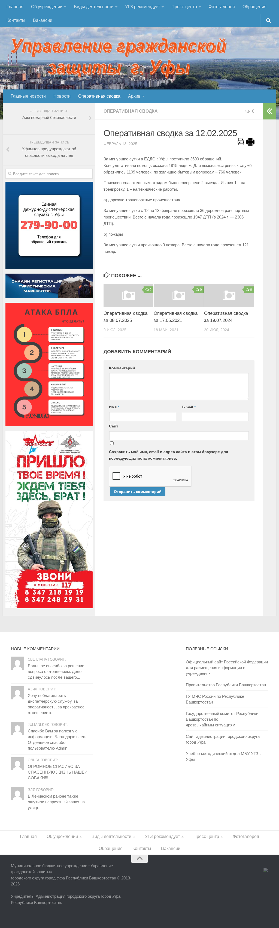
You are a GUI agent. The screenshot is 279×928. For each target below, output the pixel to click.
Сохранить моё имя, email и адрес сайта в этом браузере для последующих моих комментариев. (168, 455)
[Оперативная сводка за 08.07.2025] (128, 295)
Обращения (254, 6)
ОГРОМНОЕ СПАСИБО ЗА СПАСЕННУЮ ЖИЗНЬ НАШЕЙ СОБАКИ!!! (57, 772)
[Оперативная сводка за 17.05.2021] (179, 295)
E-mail (189, 407)
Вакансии (42, 20)
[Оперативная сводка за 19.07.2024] (229, 295)
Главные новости (28, 96)
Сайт (113, 426)
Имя (114, 407)
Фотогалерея (221, 6)
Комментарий (122, 368)
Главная (15, 6)
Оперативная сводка (99, 96)
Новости (62, 96)
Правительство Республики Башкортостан (226, 684)
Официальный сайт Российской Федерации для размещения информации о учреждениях (227, 668)
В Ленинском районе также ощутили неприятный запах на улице (56, 802)
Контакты (16, 20)
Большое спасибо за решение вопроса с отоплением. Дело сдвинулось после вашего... (56, 671)
